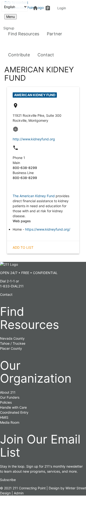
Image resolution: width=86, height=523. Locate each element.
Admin (19, 493)
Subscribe (8, 480)
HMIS (4, 417)
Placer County (11, 348)
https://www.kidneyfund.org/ (47, 229)
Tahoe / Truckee (12, 343)
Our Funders (9, 397)
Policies (6, 402)
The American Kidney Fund (34, 196)
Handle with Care (13, 407)
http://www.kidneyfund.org (34, 139)
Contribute (19, 54)
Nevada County (12, 338)
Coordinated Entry (14, 412)
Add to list (23, 247)
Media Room (9, 422)
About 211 (8, 392)
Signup (8, 28)
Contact (46, 54)
